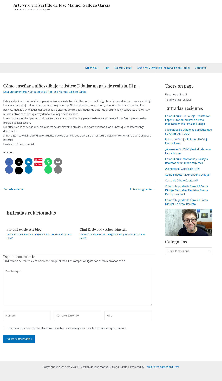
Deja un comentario (15, 91)
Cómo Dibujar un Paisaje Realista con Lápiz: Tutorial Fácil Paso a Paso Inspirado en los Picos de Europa (187, 120)
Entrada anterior (12, 189)
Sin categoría (38, 91)
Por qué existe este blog (24, 229)
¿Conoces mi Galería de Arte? (182, 169)
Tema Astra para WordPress (162, 367)
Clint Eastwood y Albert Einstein (103, 229)
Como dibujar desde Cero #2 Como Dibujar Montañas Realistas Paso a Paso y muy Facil (186, 190)
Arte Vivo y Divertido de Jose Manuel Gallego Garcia (61, 5)
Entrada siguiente (142, 189)
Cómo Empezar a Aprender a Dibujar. (187, 174)
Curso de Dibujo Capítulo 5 (181, 180)
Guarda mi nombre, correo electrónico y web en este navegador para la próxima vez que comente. (67, 328)
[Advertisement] (111, 38)
